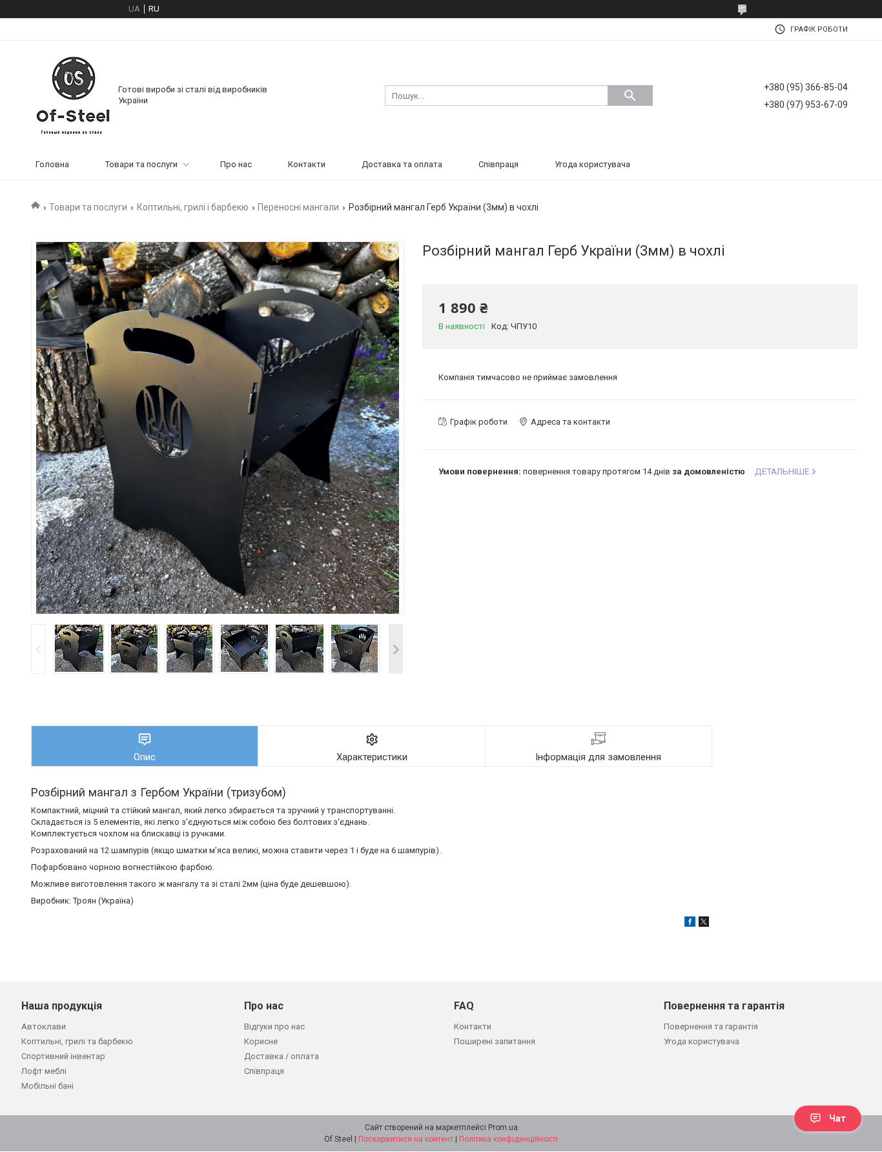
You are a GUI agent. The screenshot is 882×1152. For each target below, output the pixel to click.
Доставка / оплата (281, 1056)
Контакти (306, 164)
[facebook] (689, 924)
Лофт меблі (44, 1071)
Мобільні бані (47, 1086)
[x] (704, 924)
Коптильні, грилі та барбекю (77, 1041)
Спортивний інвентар (63, 1056)
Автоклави (43, 1026)
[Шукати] (630, 95)
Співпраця (498, 164)
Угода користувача (592, 164)
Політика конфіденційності (508, 1139)
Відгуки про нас (274, 1026)
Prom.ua (503, 1127)
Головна (52, 164)
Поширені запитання (494, 1041)
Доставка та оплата (402, 164)
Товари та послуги (141, 164)
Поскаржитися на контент (405, 1139)
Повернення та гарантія (711, 1026)
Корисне (261, 1041)
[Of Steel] (73, 94)
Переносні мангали (298, 207)
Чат (837, 1118)
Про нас (236, 164)
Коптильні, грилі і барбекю (193, 207)
